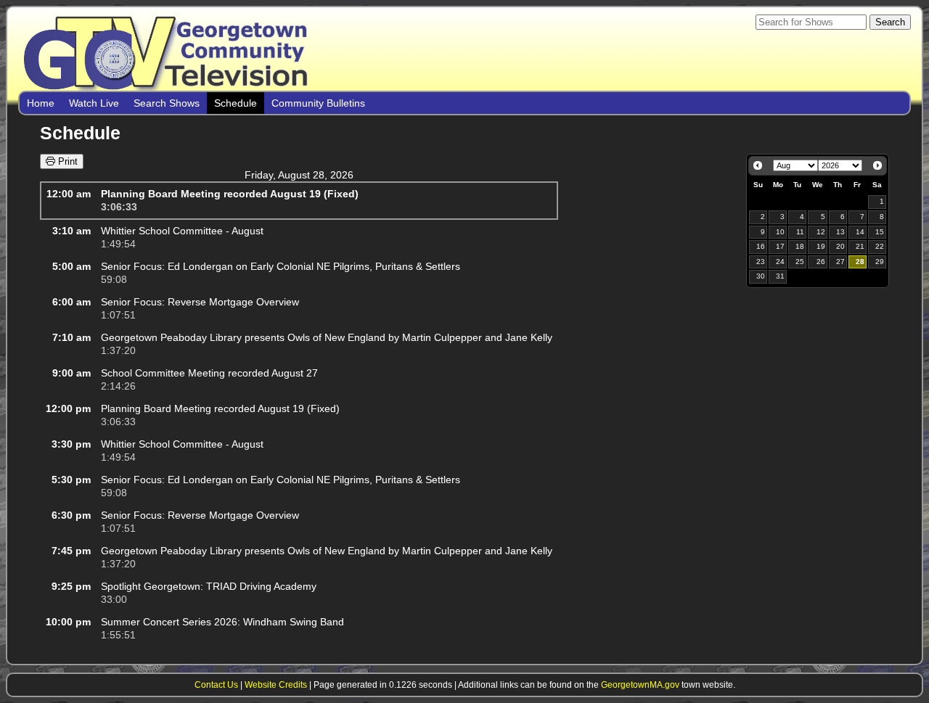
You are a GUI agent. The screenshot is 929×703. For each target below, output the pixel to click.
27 (840, 262)
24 (780, 262)
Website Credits (276, 684)
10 (780, 232)
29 (879, 262)
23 (760, 262)
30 (760, 276)
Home (40, 103)
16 (760, 246)
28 (860, 262)
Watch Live (94, 103)
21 (860, 246)
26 (821, 262)
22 (879, 246)
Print (66, 161)
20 (840, 246)
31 (780, 276)
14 (860, 232)
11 (800, 232)
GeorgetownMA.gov (640, 684)
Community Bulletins (318, 103)
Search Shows (167, 103)
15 (879, 232)
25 (799, 262)
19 (821, 246)
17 (780, 246)
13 (840, 232)
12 (821, 232)
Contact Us (216, 684)
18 (799, 246)
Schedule (235, 103)
